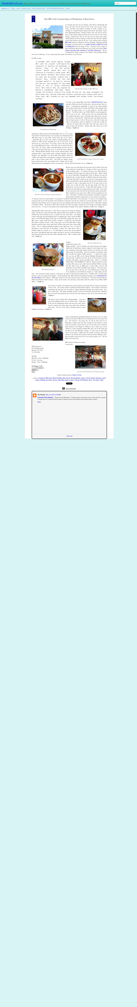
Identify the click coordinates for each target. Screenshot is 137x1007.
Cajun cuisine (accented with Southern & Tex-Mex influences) (86, 49)
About (18, 8)
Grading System (25, 8)
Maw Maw (61, 380)
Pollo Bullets (84, 380)
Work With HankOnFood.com (55, 8)
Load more (69, 436)
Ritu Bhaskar (41, 394)
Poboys (77, 380)
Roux (90, 380)
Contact (67, 8)
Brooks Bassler (75, 378)
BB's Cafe (49, 378)
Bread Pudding (57, 378)
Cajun (83, 378)
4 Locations (41, 378)
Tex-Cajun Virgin (98, 380)
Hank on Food (76, 375)
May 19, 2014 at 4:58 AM (53, 394)
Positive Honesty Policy (38, 8)
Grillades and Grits (46, 380)
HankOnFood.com (97, 102)
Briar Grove (66, 378)
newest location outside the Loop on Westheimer (86, 45)
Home (13, 8)
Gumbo (55, 380)
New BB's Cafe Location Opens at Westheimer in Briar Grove (69, 19)
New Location (69, 380)
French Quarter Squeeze (94, 378)
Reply (39, 402)
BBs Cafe (68, 42)
